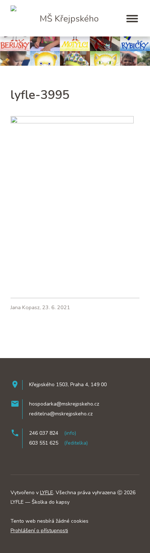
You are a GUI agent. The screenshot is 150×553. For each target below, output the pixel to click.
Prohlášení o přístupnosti (39, 530)
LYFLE (46, 492)
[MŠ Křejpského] (44, 6)
